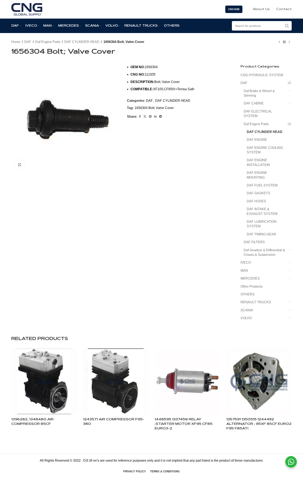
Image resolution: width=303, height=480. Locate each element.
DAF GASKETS (258, 193)
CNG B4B (234, 9)
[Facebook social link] (139, 116)
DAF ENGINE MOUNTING (257, 175)
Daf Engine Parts (47, 42)
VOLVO (246, 318)
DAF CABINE (254, 103)
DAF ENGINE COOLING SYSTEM (265, 150)
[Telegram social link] (160, 116)
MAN (244, 270)
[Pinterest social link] (150, 116)
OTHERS (248, 294)
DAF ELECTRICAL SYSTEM (258, 114)
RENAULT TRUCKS (256, 302)
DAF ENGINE (257, 139)
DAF (27, 42)
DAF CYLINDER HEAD (81, 42)
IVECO (246, 262)
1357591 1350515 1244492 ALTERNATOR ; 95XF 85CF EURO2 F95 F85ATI (258, 424)
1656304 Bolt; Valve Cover (154, 108)
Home (15, 42)
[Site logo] (26, 9)
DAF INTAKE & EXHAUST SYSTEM (262, 211)
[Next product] (289, 42)
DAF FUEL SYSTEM (262, 185)
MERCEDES (250, 278)
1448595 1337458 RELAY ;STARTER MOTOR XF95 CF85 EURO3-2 (184, 424)
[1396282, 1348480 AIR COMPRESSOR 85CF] (44, 381)
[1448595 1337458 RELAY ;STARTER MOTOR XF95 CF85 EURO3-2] (187, 381)
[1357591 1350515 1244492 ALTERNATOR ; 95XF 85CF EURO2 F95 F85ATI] (259, 381)
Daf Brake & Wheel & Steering (259, 93)
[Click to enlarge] (19, 165)
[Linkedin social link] (155, 116)
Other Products (251, 286)
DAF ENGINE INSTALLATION (258, 162)
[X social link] (145, 116)
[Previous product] (279, 42)
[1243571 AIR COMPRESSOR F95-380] (116, 381)
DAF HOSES (256, 201)
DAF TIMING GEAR (261, 234)
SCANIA (247, 310)
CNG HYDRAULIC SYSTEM (262, 75)
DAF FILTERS (254, 242)
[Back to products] (284, 42)
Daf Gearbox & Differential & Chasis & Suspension (264, 252)
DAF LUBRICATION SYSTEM (262, 224)
